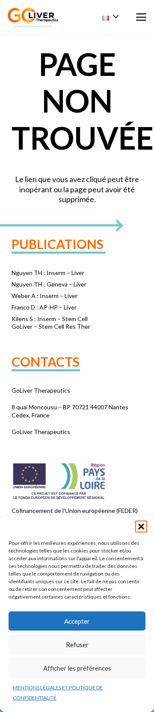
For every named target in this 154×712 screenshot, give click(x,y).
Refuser (77, 644)
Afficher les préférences (77, 668)
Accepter (77, 621)
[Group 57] (33, 17)
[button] (141, 526)
